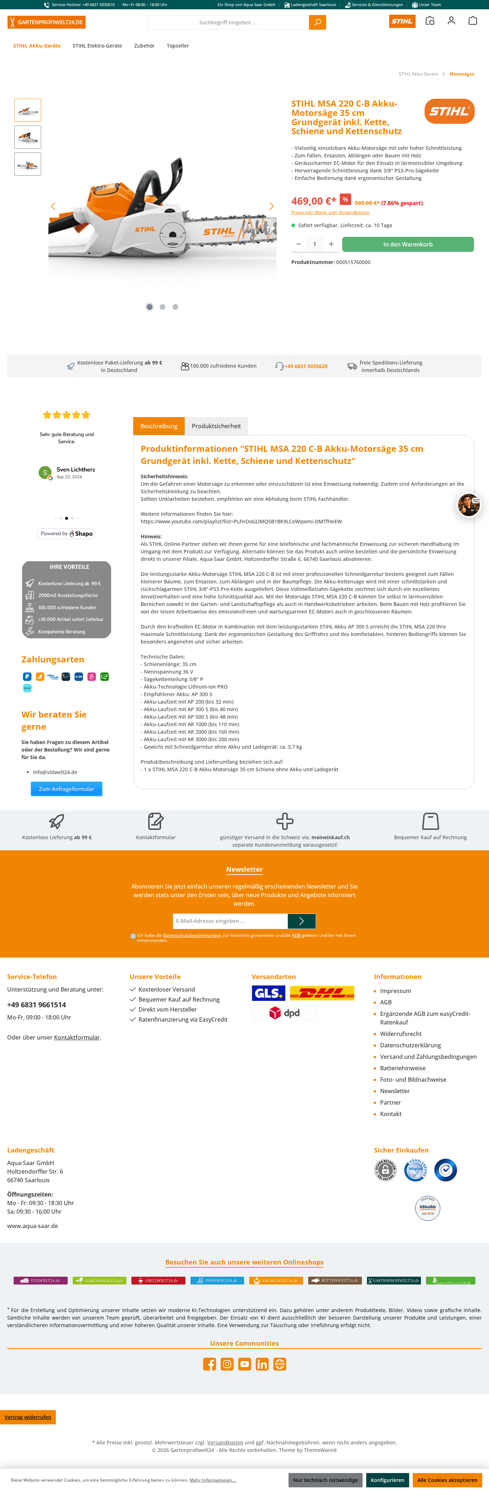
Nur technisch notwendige (325, 1480)
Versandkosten (225, 1442)
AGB (296, 935)
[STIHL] (450, 120)
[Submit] (301, 921)
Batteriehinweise (403, 1068)
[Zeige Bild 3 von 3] (175, 307)
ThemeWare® (320, 1450)
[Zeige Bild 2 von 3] (162, 307)
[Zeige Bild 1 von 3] (149, 307)
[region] (145, 206)
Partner (390, 1102)
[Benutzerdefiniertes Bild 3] (445, 1170)
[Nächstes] (271, 206)
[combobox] (228, 22)
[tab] (159, 426)
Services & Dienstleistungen (377, 4)
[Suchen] (317, 22)
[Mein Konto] (451, 20)
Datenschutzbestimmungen (192, 935)
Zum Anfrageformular (66, 788)
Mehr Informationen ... (213, 1480)
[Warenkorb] (473, 20)
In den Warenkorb (408, 244)
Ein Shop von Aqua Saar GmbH (246, 4)
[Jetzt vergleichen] (430, 20)
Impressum (395, 991)
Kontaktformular (156, 837)
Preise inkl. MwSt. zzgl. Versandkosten (330, 212)
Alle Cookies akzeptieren (447, 1480)
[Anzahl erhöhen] (331, 244)
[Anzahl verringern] (298, 244)
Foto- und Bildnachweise (413, 1079)
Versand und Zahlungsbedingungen (428, 1057)
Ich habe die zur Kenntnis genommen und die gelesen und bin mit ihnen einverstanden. (246, 938)
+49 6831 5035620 (306, 366)
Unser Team (430, 4)
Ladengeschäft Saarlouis (313, 4)
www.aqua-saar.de (32, 1226)
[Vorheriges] (53, 206)
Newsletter (395, 1091)
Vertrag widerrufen (28, 1417)
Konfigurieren (388, 1480)
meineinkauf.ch (330, 837)
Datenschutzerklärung (410, 1045)
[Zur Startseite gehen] (46, 22)
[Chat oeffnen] (469, 505)
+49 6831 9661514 (36, 1004)
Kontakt (391, 1114)
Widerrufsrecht (401, 1034)
